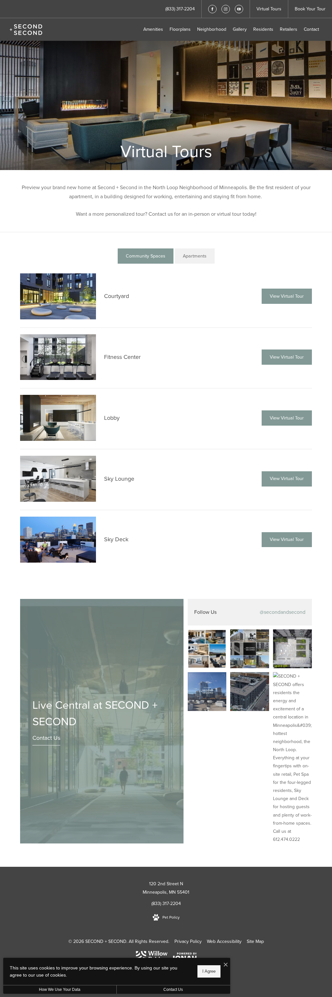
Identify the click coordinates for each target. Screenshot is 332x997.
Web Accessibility (224, 941)
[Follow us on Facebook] (212, 9)
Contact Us (46, 737)
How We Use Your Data (59, 989)
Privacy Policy (188, 941)
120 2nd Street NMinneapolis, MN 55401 (166, 888)
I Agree (209, 971)
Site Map (255, 941)
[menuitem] (153, 29)
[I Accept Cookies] (226, 965)
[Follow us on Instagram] (225, 9)
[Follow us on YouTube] (239, 9)
